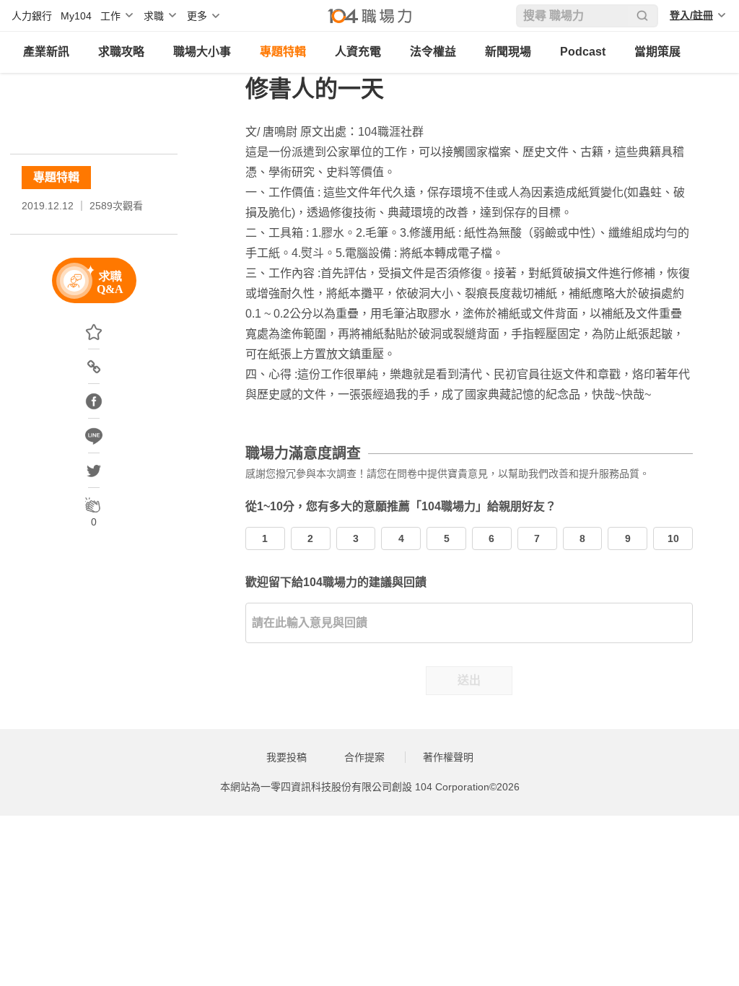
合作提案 (364, 757)
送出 (469, 680)
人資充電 (358, 51)
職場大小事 (202, 51)
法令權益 (433, 51)
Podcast (582, 51)
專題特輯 (283, 51)
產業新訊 (46, 51)
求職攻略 (121, 51)
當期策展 (657, 51)
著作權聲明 (448, 757)
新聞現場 (508, 51)
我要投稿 (286, 757)
